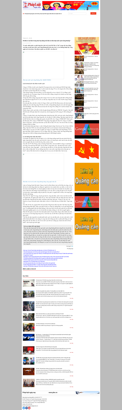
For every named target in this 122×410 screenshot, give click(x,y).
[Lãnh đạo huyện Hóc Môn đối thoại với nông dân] (28, 350)
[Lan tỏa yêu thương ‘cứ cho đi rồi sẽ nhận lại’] (28, 327)
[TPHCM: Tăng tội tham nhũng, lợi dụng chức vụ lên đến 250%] (28, 371)
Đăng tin (93, 13)
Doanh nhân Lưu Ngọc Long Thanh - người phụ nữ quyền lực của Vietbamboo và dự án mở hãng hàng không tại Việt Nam (91, 64)
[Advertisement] (61, 26)
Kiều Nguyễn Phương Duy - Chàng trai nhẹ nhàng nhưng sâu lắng (91, 82)
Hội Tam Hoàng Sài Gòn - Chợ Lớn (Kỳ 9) (91, 95)
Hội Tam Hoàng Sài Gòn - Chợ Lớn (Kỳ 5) (91, 70)
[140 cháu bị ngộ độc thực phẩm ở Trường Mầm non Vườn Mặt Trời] (28, 294)
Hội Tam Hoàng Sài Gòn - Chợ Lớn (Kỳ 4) (91, 57)
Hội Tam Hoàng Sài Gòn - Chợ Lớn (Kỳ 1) (91, 101)
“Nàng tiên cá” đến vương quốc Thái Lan (91, 114)
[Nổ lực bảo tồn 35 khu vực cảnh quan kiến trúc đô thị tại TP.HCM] (28, 316)
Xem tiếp (71, 287)
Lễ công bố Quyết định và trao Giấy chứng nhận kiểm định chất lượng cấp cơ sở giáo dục (91, 89)
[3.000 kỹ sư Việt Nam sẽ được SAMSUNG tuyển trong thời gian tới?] (28, 382)
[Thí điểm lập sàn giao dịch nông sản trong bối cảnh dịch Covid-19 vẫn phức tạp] (28, 360)
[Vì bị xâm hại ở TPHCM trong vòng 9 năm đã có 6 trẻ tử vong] (28, 283)
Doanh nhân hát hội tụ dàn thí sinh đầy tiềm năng (91, 108)
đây (72, 246)
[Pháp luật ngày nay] (32, 5)
